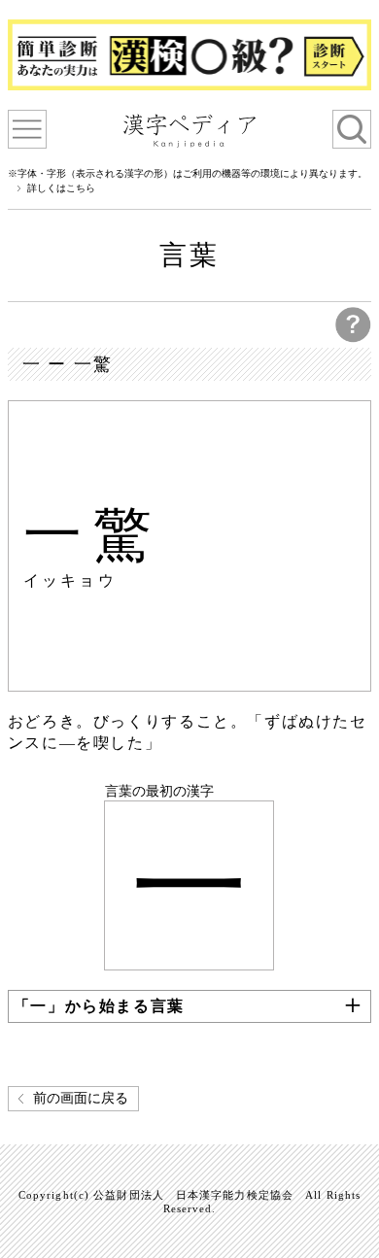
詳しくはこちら (61, 188)
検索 (351, 129)
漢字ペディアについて (27, 129)
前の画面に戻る (80, 1098)
